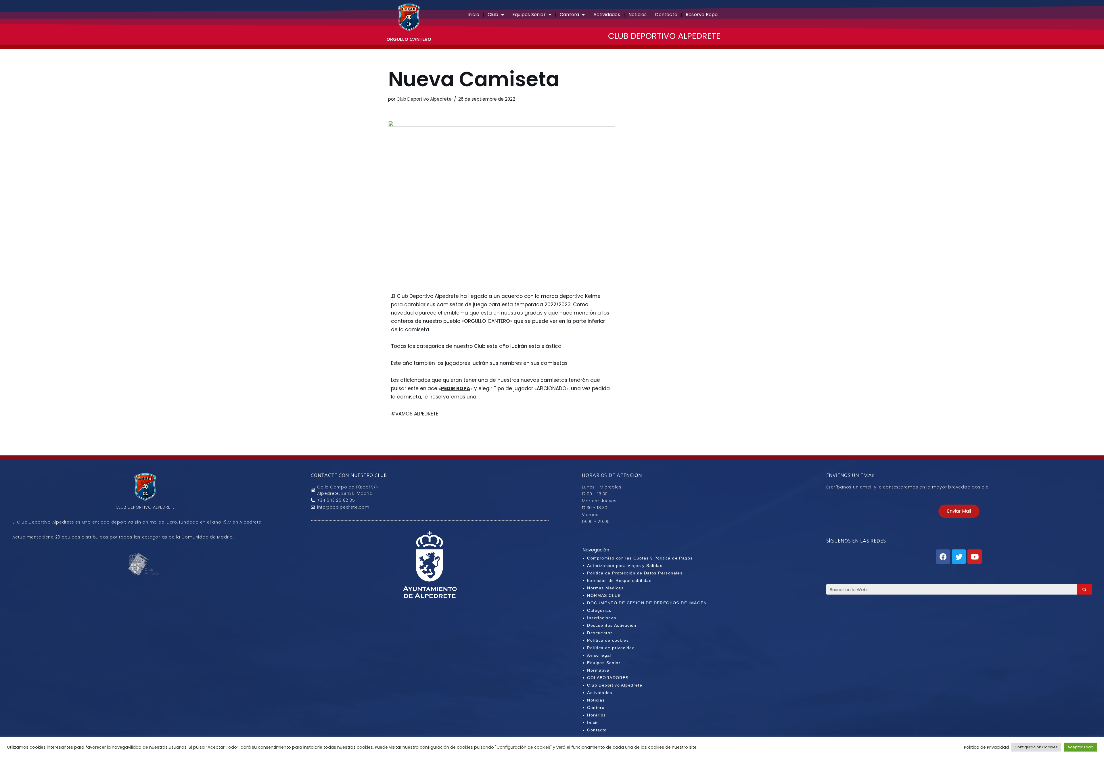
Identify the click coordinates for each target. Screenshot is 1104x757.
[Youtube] (974, 556)
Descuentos (600, 632)
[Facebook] (943, 556)
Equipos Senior (529, 14)
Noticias (637, 14)
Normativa (598, 670)
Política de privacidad (611, 647)
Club (493, 14)
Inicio (473, 14)
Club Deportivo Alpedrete (424, 99)
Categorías (599, 610)
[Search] (1084, 589)
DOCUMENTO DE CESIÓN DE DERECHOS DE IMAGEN (647, 603)
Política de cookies (608, 640)
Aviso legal (599, 655)
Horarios (596, 715)
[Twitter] (959, 556)
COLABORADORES (607, 677)
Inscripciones (601, 618)
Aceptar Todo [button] (1080, 747)
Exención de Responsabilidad (619, 580)
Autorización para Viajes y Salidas (624, 565)
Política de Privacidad (986, 747)
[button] (959, 511)
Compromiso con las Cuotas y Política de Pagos (640, 558)
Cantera (569, 14)
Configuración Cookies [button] (1036, 747)
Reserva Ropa (702, 14)
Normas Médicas (605, 588)
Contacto (666, 14)
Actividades (606, 14)
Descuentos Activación (611, 625)
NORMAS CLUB (604, 595)
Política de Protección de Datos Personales (635, 573)
